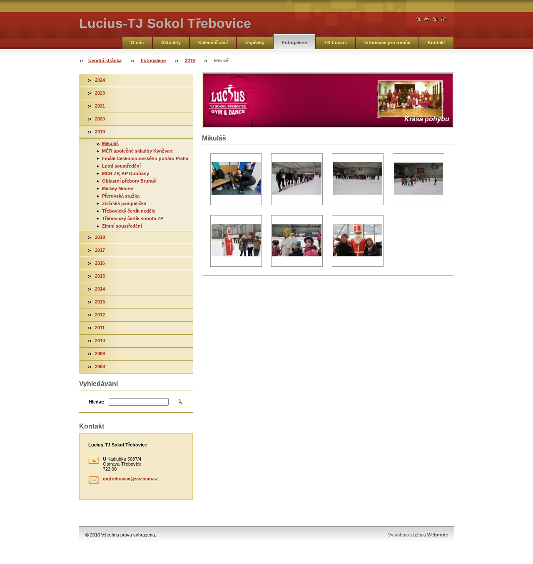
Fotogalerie (294, 42)
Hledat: (97, 401)
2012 (100, 314)
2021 (100, 105)
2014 (100, 288)
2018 (100, 237)
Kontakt (436, 42)
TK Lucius (335, 42)
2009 (100, 353)
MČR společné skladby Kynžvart (137, 150)
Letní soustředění (121, 165)
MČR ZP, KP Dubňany (125, 173)
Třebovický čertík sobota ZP (132, 218)
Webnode (437, 534)
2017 (100, 250)
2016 (100, 263)
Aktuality (171, 42)
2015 (100, 275)
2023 (100, 92)
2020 (100, 118)
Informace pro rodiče (387, 42)
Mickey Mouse (117, 188)
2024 (100, 80)
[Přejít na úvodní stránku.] (418, 19)
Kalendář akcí (213, 42)
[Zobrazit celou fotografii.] (236, 179)
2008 (100, 366)
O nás (137, 42)
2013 (100, 301)
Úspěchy (254, 42)
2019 (190, 60)
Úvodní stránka (105, 60)
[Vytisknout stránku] (435, 19)
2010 (100, 340)
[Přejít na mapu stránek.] (426, 19)
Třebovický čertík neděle (128, 210)
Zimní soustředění (122, 225)
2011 (100, 327)
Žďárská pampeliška (124, 203)
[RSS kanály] (443, 19)
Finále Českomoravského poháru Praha (145, 158)
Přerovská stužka (120, 195)
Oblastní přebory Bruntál (129, 180)
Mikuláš (110, 143)
